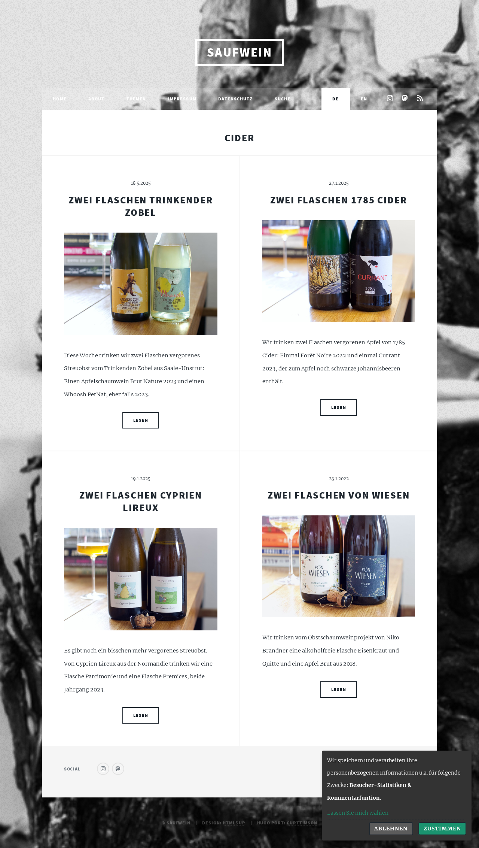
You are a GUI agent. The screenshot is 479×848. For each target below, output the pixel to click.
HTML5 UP (234, 823)
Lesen (140, 420)
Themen (136, 99)
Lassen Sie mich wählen (357, 812)
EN (364, 99)
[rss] (420, 99)
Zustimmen (442, 828)
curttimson (302, 823)
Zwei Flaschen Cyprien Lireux (140, 501)
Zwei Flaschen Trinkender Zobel (140, 206)
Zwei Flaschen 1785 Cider (338, 200)
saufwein (239, 52)
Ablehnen (391, 828)
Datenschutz (235, 99)
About (96, 99)
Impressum (182, 99)
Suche (283, 99)
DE (335, 99)
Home (59, 99)
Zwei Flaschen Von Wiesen (338, 495)
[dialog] (397, 796)
